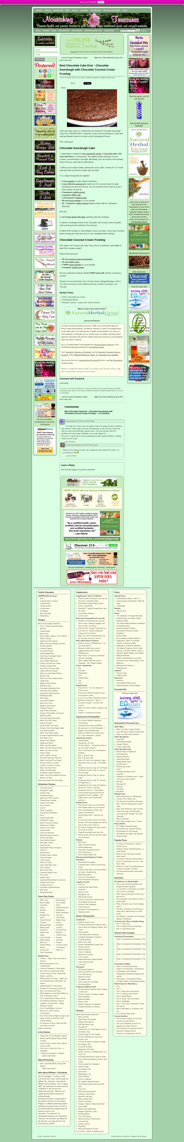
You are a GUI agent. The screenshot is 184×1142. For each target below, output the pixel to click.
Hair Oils (119, 781)
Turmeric (43, 922)
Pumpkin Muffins (46, 646)
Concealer (120, 789)
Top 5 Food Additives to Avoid (51, 1008)
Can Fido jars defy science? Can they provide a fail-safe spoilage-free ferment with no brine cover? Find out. (92, 822)
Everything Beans (84, 940)
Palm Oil (59, 950)
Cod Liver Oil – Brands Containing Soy (92, 628)
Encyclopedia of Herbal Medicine (128, 638)
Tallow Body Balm (122, 759)
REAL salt (76, 195)
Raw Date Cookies (46, 843)
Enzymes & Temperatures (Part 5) (128, 1033)
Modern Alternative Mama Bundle (90, 959)
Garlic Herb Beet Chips (48, 865)
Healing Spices (121, 668)
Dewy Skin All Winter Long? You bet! (129, 809)
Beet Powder (60, 900)
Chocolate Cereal (46, 788)
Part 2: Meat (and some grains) (127, 991)
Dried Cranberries (62, 913)
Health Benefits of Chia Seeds (51, 986)
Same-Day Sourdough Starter (50, 656)
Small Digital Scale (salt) (87, 902)
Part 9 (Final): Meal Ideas (125, 1014)
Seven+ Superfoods (85, 606)
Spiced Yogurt (45, 753)
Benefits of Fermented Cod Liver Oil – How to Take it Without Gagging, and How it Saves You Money (92, 623)
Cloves (42, 908)
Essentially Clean (84, 1069)
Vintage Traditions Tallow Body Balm (91, 1104)
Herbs (54, 31)
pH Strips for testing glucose (88, 909)
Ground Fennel (45, 920)
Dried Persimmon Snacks (49, 835)
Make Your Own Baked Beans (51, 673)
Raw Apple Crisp (46, 738)
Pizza (42, 815)
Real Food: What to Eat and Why (90, 972)
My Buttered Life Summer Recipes (128, 829)
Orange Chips (45, 793)
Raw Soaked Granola (47, 840)
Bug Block (82, 1126)
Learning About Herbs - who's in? (128, 598)
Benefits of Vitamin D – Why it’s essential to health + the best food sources (90, 702)
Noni (79, 683)
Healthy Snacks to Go (86, 922)
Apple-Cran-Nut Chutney (49, 641)
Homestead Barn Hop (77, 281)
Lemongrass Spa (84, 1044)
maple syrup (73, 262)
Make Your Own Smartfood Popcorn (53, 775)
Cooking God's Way (122, 921)
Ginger (42, 913)
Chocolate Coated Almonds (50, 887)
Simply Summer (84, 947)
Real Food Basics (84, 949)
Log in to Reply (70, 442)
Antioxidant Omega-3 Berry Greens (91, 603)
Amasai (59, 937)
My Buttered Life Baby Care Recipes (129, 834)
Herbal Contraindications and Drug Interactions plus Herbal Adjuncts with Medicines (130, 660)
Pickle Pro (82, 890)
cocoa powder (74, 201)
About (38, 31)
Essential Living (84, 1032)
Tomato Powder (45, 858)
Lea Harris (69, 445)
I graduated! (120, 606)
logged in (75, 470)
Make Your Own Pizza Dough (50, 760)
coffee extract (82, 203)
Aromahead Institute (96, 347)
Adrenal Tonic (121, 611)
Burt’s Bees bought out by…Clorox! (129, 821)
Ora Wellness (96, 10)
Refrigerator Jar (83, 894)
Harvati (58, 942)
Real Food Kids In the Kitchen (89, 1119)
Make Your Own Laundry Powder (128, 729)
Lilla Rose (84, 10)
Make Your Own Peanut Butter (51, 748)
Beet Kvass (44, 634)
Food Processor (84, 907)
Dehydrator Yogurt (46, 790)
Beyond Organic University (104, 345)
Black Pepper (45, 903)
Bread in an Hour (46, 778)
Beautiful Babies (84, 999)
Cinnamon (43, 905)
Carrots (42, 808)
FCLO (67, 10)
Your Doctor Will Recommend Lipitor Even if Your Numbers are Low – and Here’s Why (129, 861)
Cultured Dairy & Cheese (49, 601)
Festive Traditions (84, 952)
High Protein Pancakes (48, 711)
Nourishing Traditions (86, 969)
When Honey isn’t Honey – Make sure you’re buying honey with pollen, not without (53, 981)
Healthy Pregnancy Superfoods (89, 1004)
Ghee (58, 905)
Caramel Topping (46, 648)
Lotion (118, 769)
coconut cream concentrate (80, 259)
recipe (73, 390)
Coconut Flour (61, 930)
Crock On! (82, 964)
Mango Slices (45, 877)
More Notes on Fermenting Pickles (129, 979)
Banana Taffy (45, 676)
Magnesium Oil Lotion (86, 1049)
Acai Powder (60, 903)
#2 (84, 1054)
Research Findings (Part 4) (126, 1031)
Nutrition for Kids (84, 977)
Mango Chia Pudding (47, 740)
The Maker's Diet (84, 979)
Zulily (125, 10)
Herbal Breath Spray (123, 762)
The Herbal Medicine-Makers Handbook (130, 623)
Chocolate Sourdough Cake (50, 688)
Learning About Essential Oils (90, 360)
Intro (118, 986)
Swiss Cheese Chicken (48, 755)
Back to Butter (83, 1017)
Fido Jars (81, 885)
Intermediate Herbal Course (126, 683)
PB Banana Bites (46, 696)
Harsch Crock (83, 892)
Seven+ (75, 10)
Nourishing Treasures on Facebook (78, 352)
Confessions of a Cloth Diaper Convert (92, 1029)
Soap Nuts (120, 739)
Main (42, 598)
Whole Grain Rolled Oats (87, 1109)
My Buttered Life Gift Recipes (127, 831)
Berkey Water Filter (85, 1099)
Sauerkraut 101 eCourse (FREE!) (90, 725)
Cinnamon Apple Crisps (48, 872)
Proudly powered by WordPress (121, 1136)
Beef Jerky (44, 890)
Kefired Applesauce (47, 653)
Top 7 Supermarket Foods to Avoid (52, 998)
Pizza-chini (44, 875)
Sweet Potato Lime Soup (49, 725)
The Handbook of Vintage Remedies (129, 616)
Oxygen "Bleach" (122, 744)
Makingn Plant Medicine (125, 665)
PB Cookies (44, 698)
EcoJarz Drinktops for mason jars (90, 1037)
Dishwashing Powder (123, 742)
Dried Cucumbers (46, 810)
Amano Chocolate (84, 1101)
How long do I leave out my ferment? (91, 805)
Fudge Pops (44, 681)
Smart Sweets (83, 932)
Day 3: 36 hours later (85, 758)
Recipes (46, 31)
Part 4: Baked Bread (123, 996)
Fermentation (77, 31)
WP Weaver (143, 1136)
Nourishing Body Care (93, 31)
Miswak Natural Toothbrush (126, 752)
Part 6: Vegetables (123, 1001)
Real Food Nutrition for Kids (88, 1129)
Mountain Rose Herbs (112, 10)
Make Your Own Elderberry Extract (52, 644)
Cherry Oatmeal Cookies (49, 671)
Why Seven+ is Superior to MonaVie (91, 656)
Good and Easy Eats (85, 962)
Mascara (119, 786)
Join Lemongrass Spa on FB (139, 312)
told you (77, 131)
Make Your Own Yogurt (48, 720)
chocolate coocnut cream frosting (101, 388)
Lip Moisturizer (121, 764)
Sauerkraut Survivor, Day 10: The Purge (92, 768)
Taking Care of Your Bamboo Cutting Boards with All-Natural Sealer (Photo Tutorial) (53, 1038)
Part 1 (118, 989)
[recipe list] (45, 150)
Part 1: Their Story (123, 924)
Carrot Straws (45, 860)
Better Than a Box (84, 942)
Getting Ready (83, 740)
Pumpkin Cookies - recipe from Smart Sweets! (81, 303)
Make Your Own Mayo (48, 770)
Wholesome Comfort (85, 954)
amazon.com (49, 1111)
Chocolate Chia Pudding (48, 691)
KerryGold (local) (62, 908)
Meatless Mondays (105, 284)
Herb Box (119, 680)
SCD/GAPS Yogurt (47, 820)
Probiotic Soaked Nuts (48, 666)
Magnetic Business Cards (87, 1111)
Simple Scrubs (83, 1067)
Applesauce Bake (46, 743)
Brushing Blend (83, 1114)
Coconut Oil (58, 10)
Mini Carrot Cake (46, 870)
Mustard (59, 932)
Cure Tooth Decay (84, 974)
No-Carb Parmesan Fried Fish (51, 758)
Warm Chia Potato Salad (49, 733)
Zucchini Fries (45, 845)
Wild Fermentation (84, 875)
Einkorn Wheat (83, 1076)
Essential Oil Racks (85, 1047)
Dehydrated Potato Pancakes (50, 848)
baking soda (81, 198)
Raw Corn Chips (46, 862)
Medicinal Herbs (122, 621)
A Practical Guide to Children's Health (91, 1042)
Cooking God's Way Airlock (88, 887)
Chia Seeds (60, 917)
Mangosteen (82, 673)
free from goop (57, 780)
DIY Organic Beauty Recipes (88, 1081)
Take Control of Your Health (88, 982)
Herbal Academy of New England (128, 685)
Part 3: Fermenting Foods (125, 929)
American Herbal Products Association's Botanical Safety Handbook (127, 630)
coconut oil (80, 184)
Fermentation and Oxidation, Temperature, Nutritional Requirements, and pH (130, 973)
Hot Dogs (59, 940)
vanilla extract (79, 192)
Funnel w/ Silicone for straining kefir (91, 899)
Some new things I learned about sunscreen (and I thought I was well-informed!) (129, 813)
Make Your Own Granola (49, 750)
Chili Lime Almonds (47, 833)
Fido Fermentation (115, 360)
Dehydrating (44, 616)
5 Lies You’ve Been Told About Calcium (92, 698)
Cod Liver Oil (83, 616)
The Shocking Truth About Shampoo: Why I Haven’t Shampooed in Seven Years (129, 803)
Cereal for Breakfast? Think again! (52, 968)
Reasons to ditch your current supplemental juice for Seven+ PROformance (89, 650)
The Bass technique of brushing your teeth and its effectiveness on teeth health (129, 911)
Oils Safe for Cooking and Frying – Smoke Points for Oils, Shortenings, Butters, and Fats (53, 973)
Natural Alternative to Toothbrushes (129, 796)
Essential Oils (64, 31)
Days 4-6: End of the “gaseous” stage (91, 760)
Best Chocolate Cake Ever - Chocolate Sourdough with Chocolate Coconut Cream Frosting (87, 69)
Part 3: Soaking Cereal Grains (127, 994)
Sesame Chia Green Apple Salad (52, 728)
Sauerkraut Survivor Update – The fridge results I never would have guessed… (90, 797)
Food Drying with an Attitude (88, 934)
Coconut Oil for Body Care (125, 799)
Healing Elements (122, 757)
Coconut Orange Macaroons (50, 718)
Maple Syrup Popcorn (48, 706)
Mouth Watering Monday (87, 284)
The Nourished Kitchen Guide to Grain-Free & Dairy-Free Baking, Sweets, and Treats (92, 927)
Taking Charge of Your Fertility (89, 1034)
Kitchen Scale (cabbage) (87, 904)
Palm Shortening (46, 952)
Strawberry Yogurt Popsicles (50, 773)
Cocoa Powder (45, 937)
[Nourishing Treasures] (92, 20)
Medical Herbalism (123, 656)
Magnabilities (83, 1074)
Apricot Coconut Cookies (49, 823)
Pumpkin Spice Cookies (48, 855)
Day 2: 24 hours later (85, 755)
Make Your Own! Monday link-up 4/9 (109, 58)
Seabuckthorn (83, 678)
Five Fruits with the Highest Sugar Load (54, 1016)
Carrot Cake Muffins (47, 701)
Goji (79, 680)
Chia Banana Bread (70, 300)
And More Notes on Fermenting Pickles (130, 981)
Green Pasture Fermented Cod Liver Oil (92, 598)
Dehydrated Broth (46, 892)
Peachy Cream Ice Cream (49, 763)
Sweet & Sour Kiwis (47, 828)
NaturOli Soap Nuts (85, 1096)
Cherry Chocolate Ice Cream (73, 297)
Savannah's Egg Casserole (50, 693)
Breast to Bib (83, 1002)
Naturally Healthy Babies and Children (130, 653)
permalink (65, 393)
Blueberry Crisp (45, 686)
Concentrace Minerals (86, 613)
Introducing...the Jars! (86, 743)
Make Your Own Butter (48, 745)
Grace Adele (82, 1106)
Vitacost (48, 10)
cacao (86, 201)
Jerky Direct (82, 1072)
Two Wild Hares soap (86, 1024)
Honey (58, 922)
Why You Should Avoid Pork (50, 991)
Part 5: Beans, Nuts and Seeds (127, 999)
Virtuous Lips (83, 1039)
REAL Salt (44, 900)
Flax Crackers (45, 805)
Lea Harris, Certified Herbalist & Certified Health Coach (96, 77)
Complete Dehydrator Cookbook (89, 937)
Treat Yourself (83, 957)
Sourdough (44, 611)
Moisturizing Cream (123, 767)
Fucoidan (81, 670)
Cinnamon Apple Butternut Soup (51, 735)
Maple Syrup (60, 920)
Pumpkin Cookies (46, 708)
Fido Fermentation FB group (88, 880)
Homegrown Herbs (123, 626)
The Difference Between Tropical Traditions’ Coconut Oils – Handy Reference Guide (52, 1003)
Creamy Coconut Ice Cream (50, 765)
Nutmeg (43, 910)
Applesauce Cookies (47, 825)
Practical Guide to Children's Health (91, 994)
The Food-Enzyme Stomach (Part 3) (129, 1028)
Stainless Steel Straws (86, 1094)
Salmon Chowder (46, 723)
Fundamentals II (46, 606)
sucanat (70, 181)
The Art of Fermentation (86, 877)
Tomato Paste (61, 935)
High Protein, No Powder (87, 1019)
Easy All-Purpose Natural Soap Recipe (130, 732)
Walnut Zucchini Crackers (49, 798)
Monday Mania (93, 281)
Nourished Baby (84, 997)
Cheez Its (43, 850)
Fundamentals (45, 603)
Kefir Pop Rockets (46, 658)
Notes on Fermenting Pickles (126, 966)
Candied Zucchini (46, 885)
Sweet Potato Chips (47, 882)
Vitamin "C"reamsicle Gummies (89, 713)
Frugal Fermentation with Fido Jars (90, 832)
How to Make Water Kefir (49, 661)
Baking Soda (44, 927)
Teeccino (65, 206)
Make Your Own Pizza (48, 768)
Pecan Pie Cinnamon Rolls (49, 668)
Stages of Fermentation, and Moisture (130, 969)
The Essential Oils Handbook (88, 1064)
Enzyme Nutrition (84, 984)
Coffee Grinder (121, 675)
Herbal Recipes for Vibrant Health (128, 618)
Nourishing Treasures (49, 1136)
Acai (79, 675)
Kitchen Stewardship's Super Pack (90, 945)
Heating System (84, 912)
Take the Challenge (85, 658)
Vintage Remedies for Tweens (89, 1007)
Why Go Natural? (122, 819)
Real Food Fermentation (87, 862)
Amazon (39, 10)
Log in (143, 31)
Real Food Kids (45, 613)
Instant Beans (45, 631)
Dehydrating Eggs (46, 795)
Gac (79, 668)
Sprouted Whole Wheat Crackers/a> (53, 880)
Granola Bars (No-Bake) (48, 813)
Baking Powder (45, 925)
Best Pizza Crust (46, 703)
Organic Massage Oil (86, 1022)
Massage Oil (82, 1027)
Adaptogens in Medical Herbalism (128, 646)
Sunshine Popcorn (46, 651)
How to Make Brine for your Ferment (91, 807)
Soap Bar (119, 774)
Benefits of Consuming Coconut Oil (53, 988)
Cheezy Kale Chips (47, 803)
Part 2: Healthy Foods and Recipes (129, 926)
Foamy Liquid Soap (123, 747)
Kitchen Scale (121, 673)
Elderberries (60, 910)
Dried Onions (44, 853)
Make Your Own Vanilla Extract (51, 678)
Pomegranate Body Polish (125, 772)
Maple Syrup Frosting (48, 683)
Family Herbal (121, 636)
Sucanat (43, 930)
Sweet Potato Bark (47, 818)
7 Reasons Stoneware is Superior (52, 1053)
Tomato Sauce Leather (48, 800)
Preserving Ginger (46, 838)
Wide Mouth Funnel (85, 897)
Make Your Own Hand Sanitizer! (128, 734)
